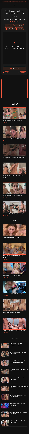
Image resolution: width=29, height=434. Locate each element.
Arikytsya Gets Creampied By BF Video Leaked (19, 387)
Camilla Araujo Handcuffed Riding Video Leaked (13, 214)
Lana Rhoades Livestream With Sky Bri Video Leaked (18, 413)
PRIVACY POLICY (4, 431)
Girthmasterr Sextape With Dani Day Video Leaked (18, 421)
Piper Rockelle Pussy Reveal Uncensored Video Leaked (16, 344)
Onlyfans (6, 72)
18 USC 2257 (17, 431)
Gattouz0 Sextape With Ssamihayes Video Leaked (18, 378)
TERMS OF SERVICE (10, 431)
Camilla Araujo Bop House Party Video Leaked (12, 120)
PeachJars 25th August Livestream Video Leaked (13, 275)
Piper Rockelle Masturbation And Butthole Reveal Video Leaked (17, 361)
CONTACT (26, 431)
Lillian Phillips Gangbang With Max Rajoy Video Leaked (17, 395)
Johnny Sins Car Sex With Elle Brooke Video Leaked (13, 294)
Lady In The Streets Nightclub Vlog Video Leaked (18, 352)
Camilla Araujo (22, 72)
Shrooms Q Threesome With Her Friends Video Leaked (14, 330)
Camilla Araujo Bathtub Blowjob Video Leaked (12, 195)
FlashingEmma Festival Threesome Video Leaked (18, 404)
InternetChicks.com (14, 21)
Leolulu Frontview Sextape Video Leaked (11, 312)
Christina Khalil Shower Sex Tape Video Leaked (19, 370)
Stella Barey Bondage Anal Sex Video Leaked (12, 237)
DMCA (22, 431)
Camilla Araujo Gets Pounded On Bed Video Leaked (13, 157)
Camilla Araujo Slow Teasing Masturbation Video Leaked (14, 139)
